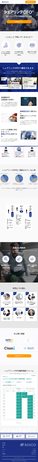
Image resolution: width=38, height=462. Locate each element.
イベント (34, 448)
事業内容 (3, 445)
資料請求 (34, 450)
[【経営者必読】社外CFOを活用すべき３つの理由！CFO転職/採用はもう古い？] (29, 81)
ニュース (3, 449)
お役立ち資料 (33, 452)
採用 (3, 447)
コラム (3, 451)
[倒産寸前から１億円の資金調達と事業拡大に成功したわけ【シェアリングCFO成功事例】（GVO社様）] (14, 81)
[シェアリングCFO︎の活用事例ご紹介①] (4, 79)
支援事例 (3, 453)
